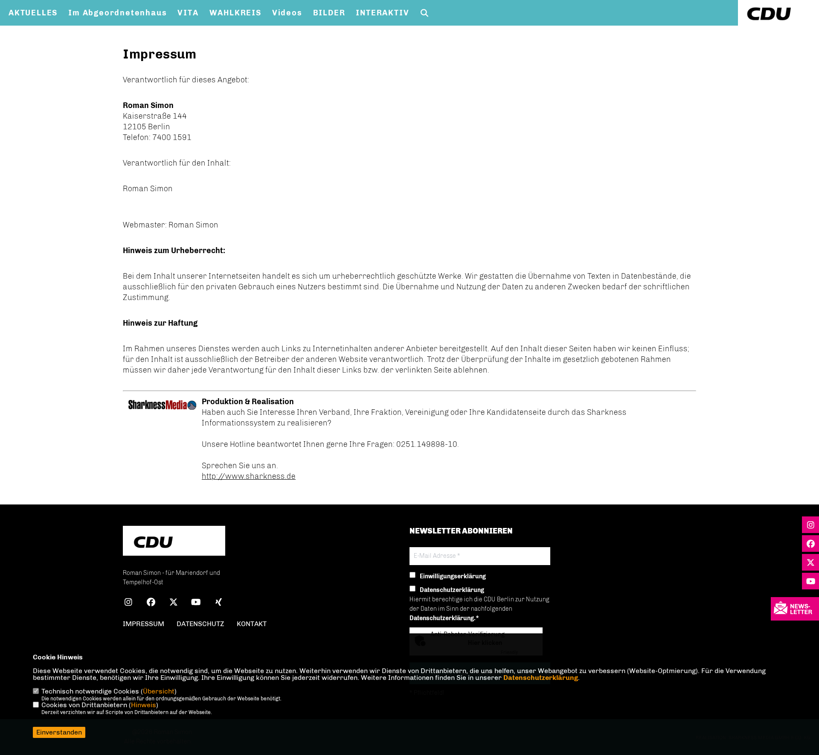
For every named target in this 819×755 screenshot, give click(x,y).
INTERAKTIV (382, 13)
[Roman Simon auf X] (173, 603)
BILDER (329, 13)
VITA (187, 13)
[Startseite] (174, 541)
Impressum (143, 624)
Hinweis (143, 705)
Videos (287, 13)
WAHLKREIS (235, 13)
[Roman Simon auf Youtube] (196, 603)
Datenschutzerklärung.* (444, 618)
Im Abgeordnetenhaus (117, 13)
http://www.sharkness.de (249, 476)
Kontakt (252, 624)
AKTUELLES (33, 13)
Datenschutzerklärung (540, 677)
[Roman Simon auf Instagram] (128, 603)
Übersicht (158, 691)
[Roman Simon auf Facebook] (150, 603)
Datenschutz (200, 624)
